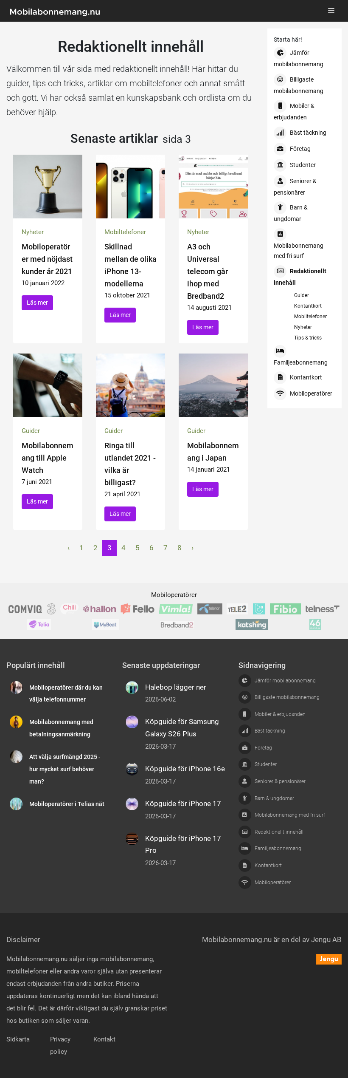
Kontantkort (308, 306)
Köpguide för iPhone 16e (185, 768)
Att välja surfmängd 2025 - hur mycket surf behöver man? (65, 769)
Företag (300, 149)
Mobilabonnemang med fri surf (298, 251)
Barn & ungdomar (291, 213)
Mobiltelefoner (310, 317)
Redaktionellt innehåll (300, 277)
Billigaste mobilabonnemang (298, 85)
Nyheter (303, 327)
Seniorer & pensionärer (295, 187)
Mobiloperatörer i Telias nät (66, 804)
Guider (301, 295)
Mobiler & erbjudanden (294, 111)
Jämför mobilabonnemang (298, 58)
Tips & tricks (308, 338)
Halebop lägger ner (175, 687)
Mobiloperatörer (311, 393)
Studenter (303, 165)
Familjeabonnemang (301, 362)
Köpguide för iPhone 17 (183, 803)
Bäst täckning (308, 132)
